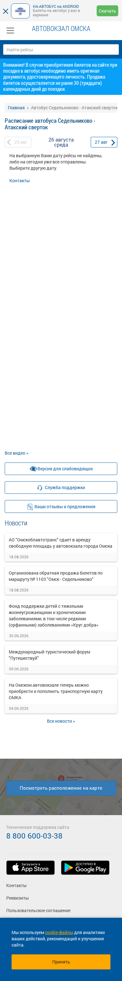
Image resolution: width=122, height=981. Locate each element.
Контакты (19, 180)
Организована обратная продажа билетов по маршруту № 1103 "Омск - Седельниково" (56, 576)
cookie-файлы (59, 932)
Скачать (107, 11)
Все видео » (16, 453)
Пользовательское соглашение (38, 910)
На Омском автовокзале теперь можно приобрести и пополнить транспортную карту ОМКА (56, 691)
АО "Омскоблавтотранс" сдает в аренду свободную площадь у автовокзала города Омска (60, 543)
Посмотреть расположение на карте (61, 788)
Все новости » (61, 721)
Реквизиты (17, 898)
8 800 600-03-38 (34, 836)
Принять (61, 962)
